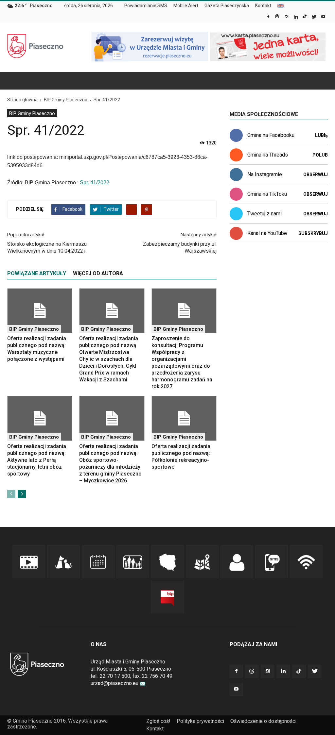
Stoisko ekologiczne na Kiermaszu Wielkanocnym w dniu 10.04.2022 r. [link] (47, 247)
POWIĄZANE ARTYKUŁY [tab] (36, 273)
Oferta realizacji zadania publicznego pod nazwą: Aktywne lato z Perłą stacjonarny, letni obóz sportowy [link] (36, 460)
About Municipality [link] (280, 6)
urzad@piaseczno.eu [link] (114, 683)
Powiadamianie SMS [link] (145, 5)
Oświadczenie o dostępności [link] (263, 721)
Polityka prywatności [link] (200, 721)
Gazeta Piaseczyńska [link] (226, 5)
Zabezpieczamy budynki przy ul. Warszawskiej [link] (180, 247)
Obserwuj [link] (315, 174)
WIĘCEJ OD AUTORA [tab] (98, 273)
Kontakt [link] (263, 5)
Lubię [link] (321, 135)
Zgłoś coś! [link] (158, 721)
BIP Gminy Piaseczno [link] (32, 113)
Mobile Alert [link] (185, 5)
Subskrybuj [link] (313, 233)
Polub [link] (320, 155)
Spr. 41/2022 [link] (94, 182)
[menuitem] (148, 5)
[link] (269, 17)
